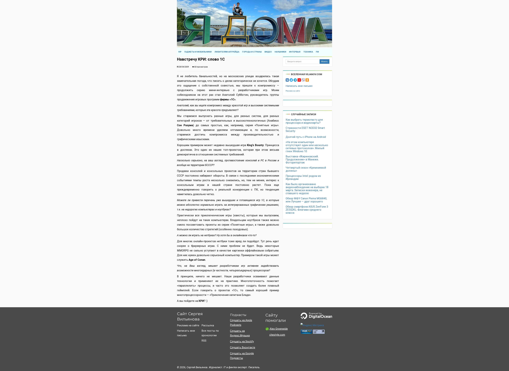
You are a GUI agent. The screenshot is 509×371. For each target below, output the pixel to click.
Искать (324, 61)
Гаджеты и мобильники (198, 52)
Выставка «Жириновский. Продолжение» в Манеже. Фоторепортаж (302, 159)
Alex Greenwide (279, 328)
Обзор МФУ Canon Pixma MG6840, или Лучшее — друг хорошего (306, 200)
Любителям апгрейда (226, 52)
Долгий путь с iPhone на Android (306, 137)
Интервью (294, 52)
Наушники (280, 52)
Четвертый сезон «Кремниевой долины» (306, 169)
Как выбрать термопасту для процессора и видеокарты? (304, 121)
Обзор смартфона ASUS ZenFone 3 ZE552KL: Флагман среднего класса (307, 209)
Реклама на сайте (293, 91)
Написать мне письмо (299, 85)
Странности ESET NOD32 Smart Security (305, 129)
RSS (203, 340)
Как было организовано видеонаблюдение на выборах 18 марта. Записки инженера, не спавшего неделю (307, 189)
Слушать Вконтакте (242, 347)
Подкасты (238, 315)
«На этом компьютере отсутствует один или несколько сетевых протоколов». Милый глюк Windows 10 (307, 147)
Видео (268, 52)
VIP (179, 52)
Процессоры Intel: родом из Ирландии (303, 177)
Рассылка (207, 325)
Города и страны (252, 52)
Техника (308, 52)
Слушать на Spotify (242, 341)
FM (317, 52)
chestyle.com (277, 334)
